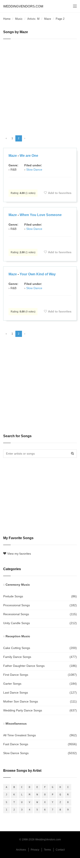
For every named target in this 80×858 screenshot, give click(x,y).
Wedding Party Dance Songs (40, 710)
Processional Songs (40, 605)
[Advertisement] (40, 85)
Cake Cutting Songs (40, 648)
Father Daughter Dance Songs (40, 665)
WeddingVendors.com (23, 6)
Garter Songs (40, 683)
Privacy (35, 849)
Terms (47, 849)
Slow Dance (34, 169)
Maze (47, 18)
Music (19, 18)
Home (6, 18)
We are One (29, 155)
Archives (21, 849)
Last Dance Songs (40, 692)
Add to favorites (59, 193)
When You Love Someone (41, 215)
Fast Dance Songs (40, 744)
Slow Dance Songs (40, 753)
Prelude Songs (40, 596)
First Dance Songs (40, 674)
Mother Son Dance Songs (40, 701)
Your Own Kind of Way (38, 274)
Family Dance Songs (40, 657)
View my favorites (19, 553)
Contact (60, 849)
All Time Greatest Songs (40, 735)
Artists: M (33, 18)
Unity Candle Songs (40, 623)
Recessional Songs (40, 614)
